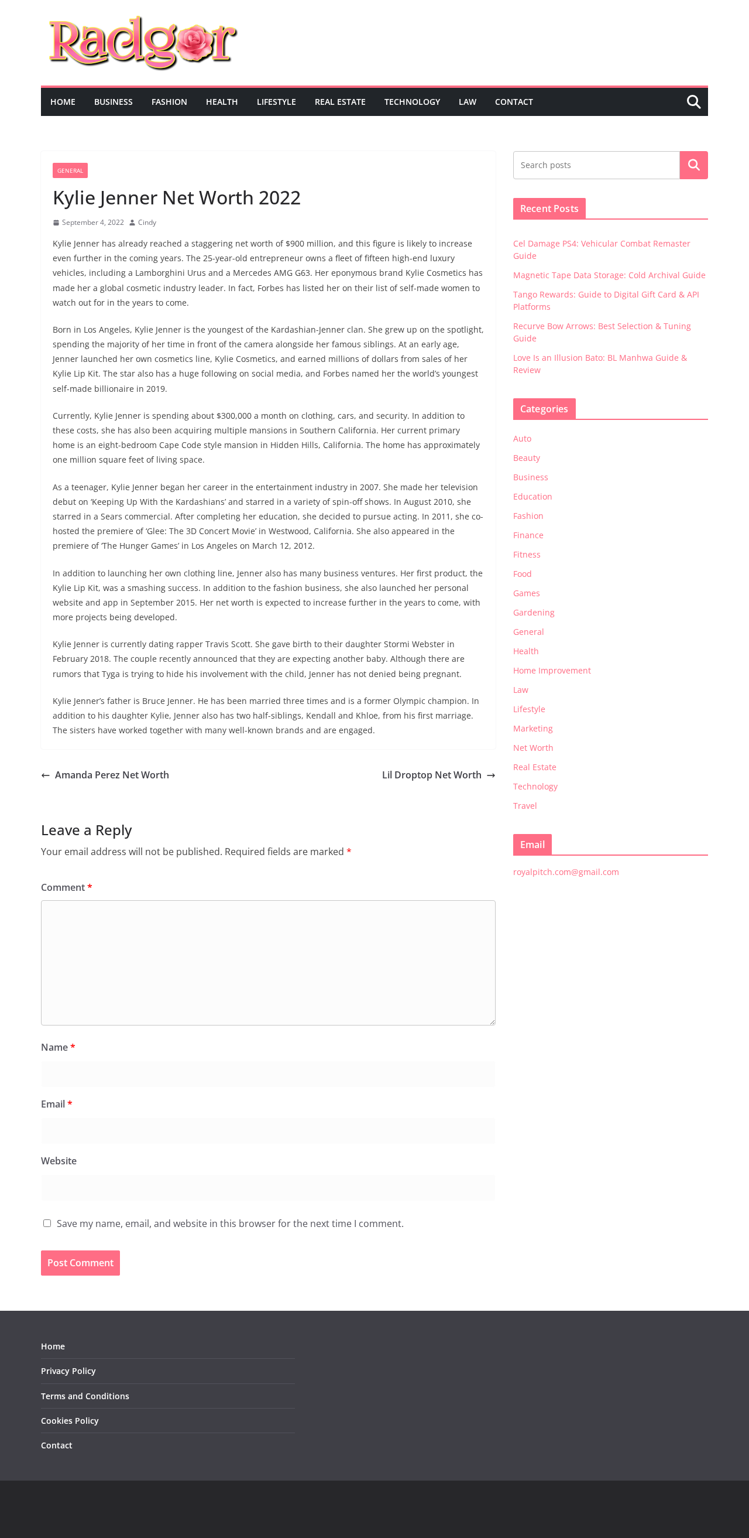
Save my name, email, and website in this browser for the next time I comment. (230, 1223)
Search (694, 165)
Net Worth (533, 747)
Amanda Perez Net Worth (112, 774)
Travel (525, 805)
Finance (528, 535)
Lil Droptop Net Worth (432, 774)
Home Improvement (552, 670)
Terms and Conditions (85, 1396)
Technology (412, 101)
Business (113, 101)
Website (59, 1160)
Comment (66, 887)
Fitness (527, 554)
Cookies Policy (70, 1420)
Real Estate (340, 101)
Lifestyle (276, 101)
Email (57, 1104)
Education (532, 496)
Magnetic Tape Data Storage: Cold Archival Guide (609, 275)
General (70, 170)
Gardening (534, 612)
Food (522, 573)
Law (467, 101)
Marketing (533, 728)
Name (58, 1047)
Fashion (169, 101)
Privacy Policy (68, 1370)
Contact (514, 101)
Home (62, 101)
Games (526, 593)
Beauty (526, 457)
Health (222, 101)
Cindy (147, 222)
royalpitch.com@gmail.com (566, 871)
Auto (522, 438)
